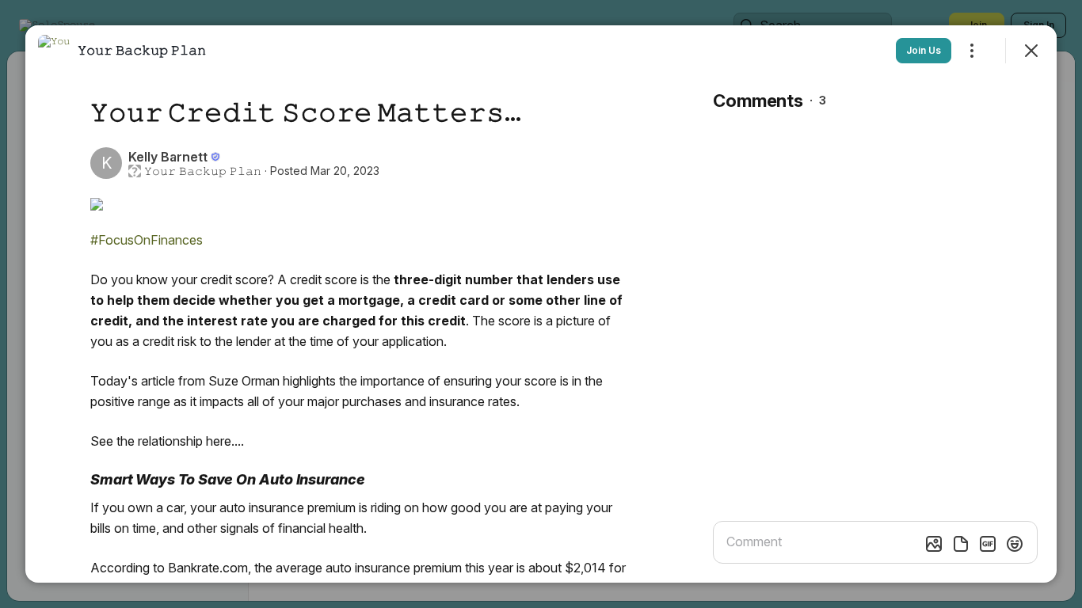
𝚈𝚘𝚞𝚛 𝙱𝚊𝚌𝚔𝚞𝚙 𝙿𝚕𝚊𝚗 (202, 171)
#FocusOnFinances (146, 240)
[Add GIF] (987, 544)
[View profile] (54, 50)
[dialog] (541, 304)
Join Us (923, 50)
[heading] (142, 50)
